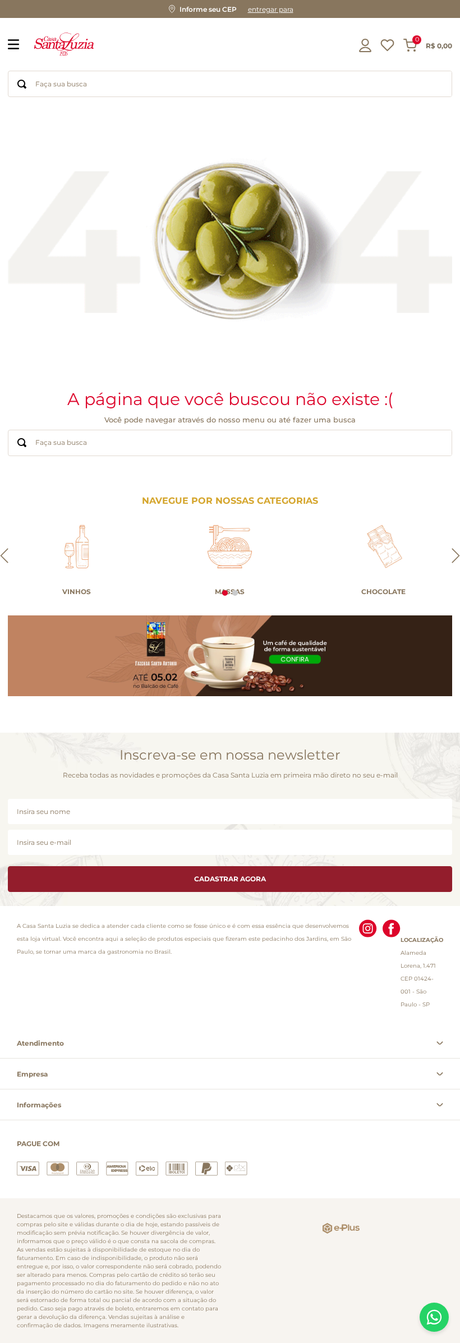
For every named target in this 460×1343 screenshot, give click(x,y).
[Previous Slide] (4, 556)
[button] (230, 9)
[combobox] (230, 84)
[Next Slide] (456, 556)
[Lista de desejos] (387, 48)
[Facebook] (392, 965)
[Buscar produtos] (21, 83)
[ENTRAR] (366, 45)
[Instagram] (368, 965)
